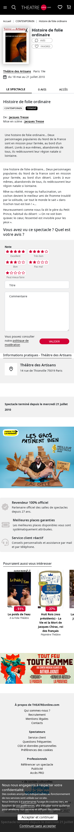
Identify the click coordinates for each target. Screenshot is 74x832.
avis (42, 40)
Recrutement (37, 714)
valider (54, 341)
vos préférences (25, 805)
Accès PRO (37, 773)
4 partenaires (28, 801)
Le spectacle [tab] (15, 89)
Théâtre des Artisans (17, 71)
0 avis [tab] (42, 89)
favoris (45, 46)
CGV (20, 746)
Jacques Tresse (19, 117)
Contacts (37, 723)
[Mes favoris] (60, 7)
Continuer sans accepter (38, 826)
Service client (37, 737)
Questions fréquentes (37, 741)
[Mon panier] (69, 7)
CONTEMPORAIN (13, 108)
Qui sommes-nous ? (37, 710)
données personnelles (41, 746)
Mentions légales (37, 719)
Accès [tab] (63, 89)
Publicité (37, 768)
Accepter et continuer (38, 817)
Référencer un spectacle (37, 764)
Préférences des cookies (37, 750)
